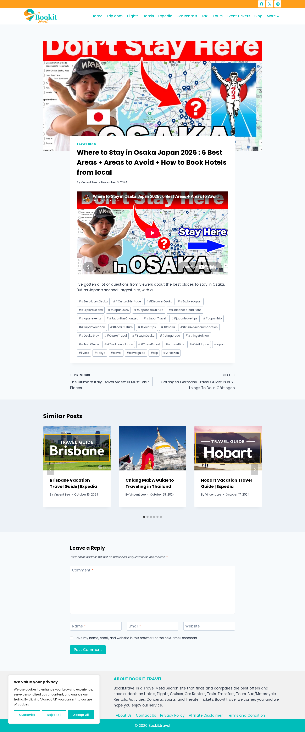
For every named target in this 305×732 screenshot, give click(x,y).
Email (135, 626)
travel (116, 353)
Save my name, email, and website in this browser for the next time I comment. (136, 638)
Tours (218, 15)
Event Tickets (238, 15)
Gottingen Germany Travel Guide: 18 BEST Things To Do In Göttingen (198, 381)
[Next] (254, 469)
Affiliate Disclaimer (206, 715)
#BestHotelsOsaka (93, 301)
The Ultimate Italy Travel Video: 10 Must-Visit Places (109, 381)
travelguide (136, 353)
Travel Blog (86, 144)
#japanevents (90, 318)
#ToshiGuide (89, 344)
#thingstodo (170, 336)
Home (97, 15)
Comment (82, 570)
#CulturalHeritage (127, 301)
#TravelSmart (149, 344)
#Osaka (168, 327)
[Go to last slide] (50, 469)
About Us (124, 715)
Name (79, 626)
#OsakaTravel (115, 336)
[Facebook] (261, 3)
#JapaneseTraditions (184, 310)
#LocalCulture (121, 327)
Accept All (81, 715)
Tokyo (99, 353)
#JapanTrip (212, 318)
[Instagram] (277, 3)
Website (192, 626)
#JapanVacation (92, 327)
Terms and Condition (246, 715)
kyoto (84, 353)
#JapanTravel (155, 318)
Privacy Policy (172, 715)
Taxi (204, 15)
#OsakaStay (89, 336)
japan (219, 344)
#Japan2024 (118, 310)
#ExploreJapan (189, 301)
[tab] (144, 517)
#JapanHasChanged (122, 318)
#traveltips (175, 344)
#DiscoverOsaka (159, 301)
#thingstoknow (197, 336)
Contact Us (146, 715)
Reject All (54, 715)
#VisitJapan (199, 344)
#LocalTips (147, 327)
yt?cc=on (171, 353)
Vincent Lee (89, 182)
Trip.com (115, 15)
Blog (258, 15)
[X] (269, 3)
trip (154, 353)
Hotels (148, 15)
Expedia (165, 15)
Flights (133, 15)
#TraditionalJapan (118, 344)
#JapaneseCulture (148, 310)
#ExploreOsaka (91, 310)
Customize (27, 715)
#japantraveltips (184, 318)
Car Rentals (187, 15)
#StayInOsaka (143, 336)
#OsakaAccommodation (199, 327)
